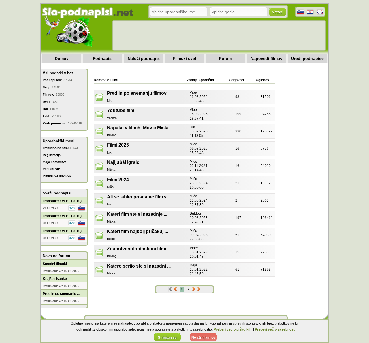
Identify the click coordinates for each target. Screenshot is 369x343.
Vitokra (112, 118)
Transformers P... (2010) (62, 201)
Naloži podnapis (144, 58)
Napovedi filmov (267, 58)
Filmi (114, 80)
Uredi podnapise (307, 58)
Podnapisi (103, 58)
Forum (225, 58)
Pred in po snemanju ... (61, 294)
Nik (109, 100)
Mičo (110, 187)
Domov (62, 58)
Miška (111, 169)
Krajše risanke (55, 279)
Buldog (111, 135)
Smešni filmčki (55, 264)
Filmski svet (184, 58)
